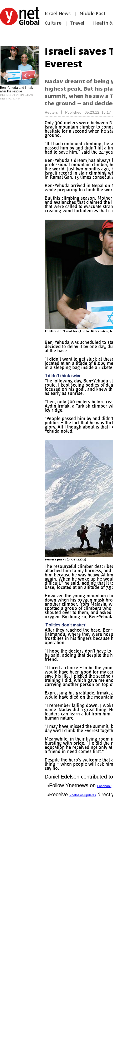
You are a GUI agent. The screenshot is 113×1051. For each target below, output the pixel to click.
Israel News (58, 13)
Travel (77, 23)
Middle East (92, 13)
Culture (53, 23)
